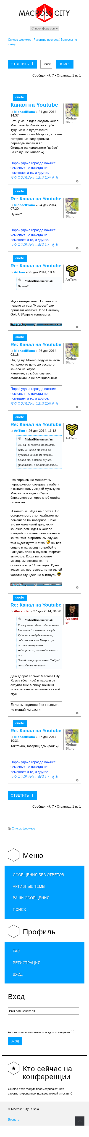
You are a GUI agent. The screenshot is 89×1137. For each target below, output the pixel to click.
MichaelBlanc (24, 112)
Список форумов (19, 39)
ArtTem (19, 272)
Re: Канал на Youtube (35, 198)
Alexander (22, 611)
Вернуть (13, 1119)
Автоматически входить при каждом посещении (39, 1032)
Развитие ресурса (46, 39)
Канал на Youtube (34, 105)
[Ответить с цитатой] (20, 97)
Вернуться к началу (77, 181)
